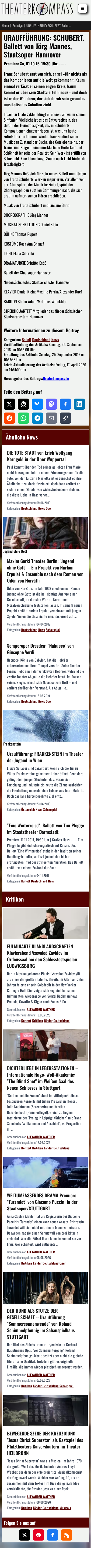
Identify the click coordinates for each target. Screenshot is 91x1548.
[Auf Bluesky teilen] (37, 404)
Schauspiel (53, 629)
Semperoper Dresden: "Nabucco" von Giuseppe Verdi (40, 649)
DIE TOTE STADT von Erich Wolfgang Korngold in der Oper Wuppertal (39, 456)
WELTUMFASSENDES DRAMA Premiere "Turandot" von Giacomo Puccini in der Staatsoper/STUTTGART (42, 1202)
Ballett (26, 339)
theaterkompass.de (56, 378)
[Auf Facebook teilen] (65, 404)
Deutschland (41, 339)
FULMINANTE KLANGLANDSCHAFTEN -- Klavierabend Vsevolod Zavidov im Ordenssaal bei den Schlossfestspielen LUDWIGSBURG (42, 956)
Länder (48, 1020)
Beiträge (18, 25)
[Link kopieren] (65, 418)
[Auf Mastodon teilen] (51, 404)
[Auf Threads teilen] (23, 404)
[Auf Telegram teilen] (37, 418)
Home (5, 25)
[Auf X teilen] (9, 404)
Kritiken (37, 1020)
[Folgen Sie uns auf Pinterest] (38, 1535)
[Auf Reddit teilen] (9, 418)
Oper (49, 508)
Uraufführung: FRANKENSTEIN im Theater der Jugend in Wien (45, 757)
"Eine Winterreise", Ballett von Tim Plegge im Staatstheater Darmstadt (45, 828)
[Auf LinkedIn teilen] (79, 404)
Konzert (26, 1020)
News (55, 339)
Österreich (28, 809)
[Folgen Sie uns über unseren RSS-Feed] (66, 1535)
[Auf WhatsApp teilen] (23, 418)
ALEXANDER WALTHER (41, 1009)
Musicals (65, 1507)
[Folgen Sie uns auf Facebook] (52, 1535)
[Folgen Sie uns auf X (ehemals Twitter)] (24, 1535)
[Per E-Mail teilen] (51, 418)
